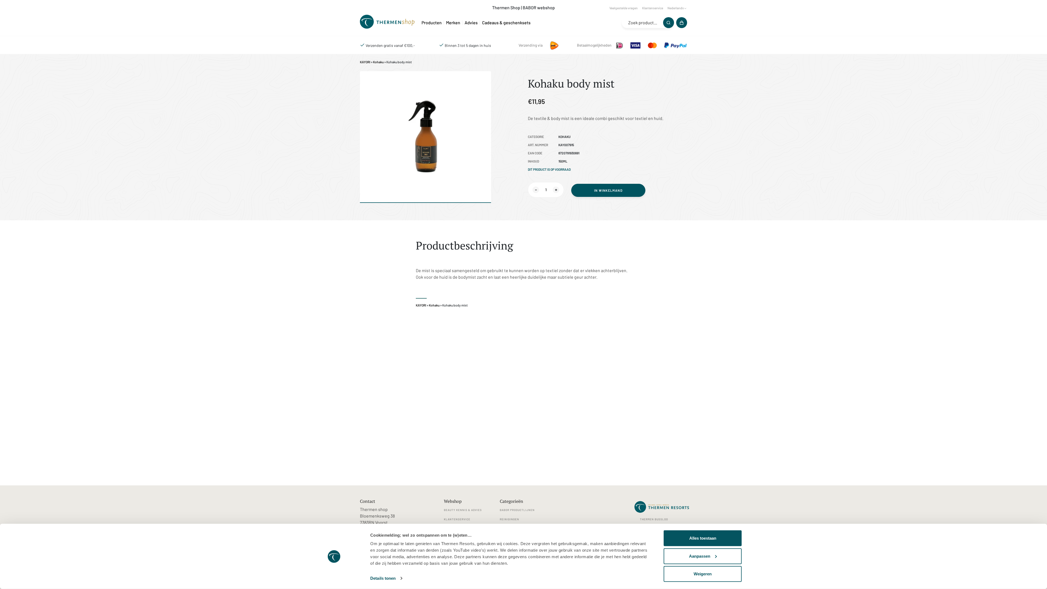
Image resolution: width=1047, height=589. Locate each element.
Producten (432, 22)
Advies (471, 22)
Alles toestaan (702, 538)
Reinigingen (509, 519)
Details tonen (383, 578)
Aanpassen (699, 556)
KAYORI (365, 62)
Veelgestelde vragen (623, 8)
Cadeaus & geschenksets (506, 22)
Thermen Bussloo (654, 519)
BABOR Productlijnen (517, 510)
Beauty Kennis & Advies (463, 510)
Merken (453, 22)
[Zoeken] (668, 22)
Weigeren (703, 574)
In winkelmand (608, 190)
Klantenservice (652, 8)
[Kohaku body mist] (388, 22)
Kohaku (378, 62)
